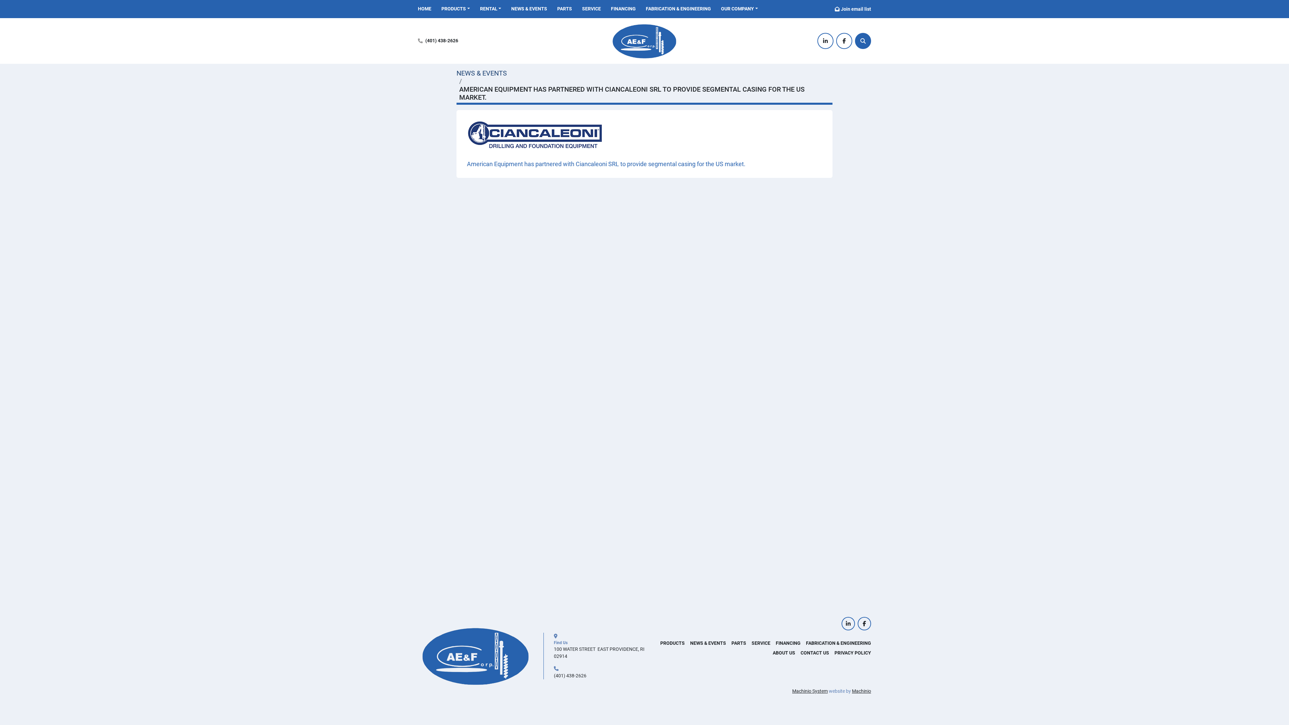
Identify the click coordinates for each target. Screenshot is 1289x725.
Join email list (856, 9)
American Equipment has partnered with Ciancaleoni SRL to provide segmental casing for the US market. (606, 163)
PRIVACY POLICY (852, 653)
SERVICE (591, 8)
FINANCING (623, 8)
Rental (488, 8)
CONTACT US (815, 653)
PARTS (564, 8)
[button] (455, 8)
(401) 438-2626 (441, 41)
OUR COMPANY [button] (737, 8)
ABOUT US (784, 653)
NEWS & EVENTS (529, 8)
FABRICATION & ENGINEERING (678, 8)
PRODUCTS (453, 8)
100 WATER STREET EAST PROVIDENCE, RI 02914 (599, 652)
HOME (424, 8)
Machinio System (810, 691)
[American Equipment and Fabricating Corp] (475, 655)
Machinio (861, 691)
